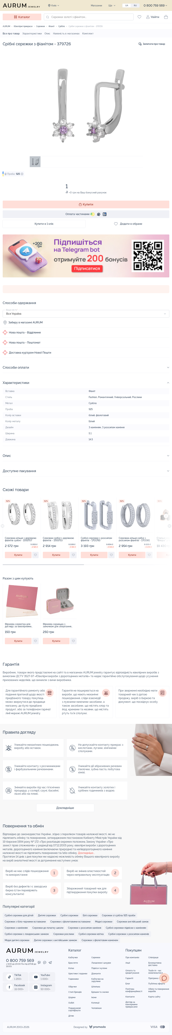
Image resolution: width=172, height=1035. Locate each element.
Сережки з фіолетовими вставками (70, 921)
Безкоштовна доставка (154, 964)
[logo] (21, 5)
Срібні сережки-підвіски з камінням (126, 927)
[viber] (39, 963)
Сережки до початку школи (47, 927)
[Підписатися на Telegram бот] (86, 259)
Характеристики (32, 33)
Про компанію (132, 957)
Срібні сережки (69, 915)
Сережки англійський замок (132, 921)
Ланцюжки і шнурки (101, 963)
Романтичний (105, 397)
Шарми (71, 997)
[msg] (164, 978)
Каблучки (73, 957)
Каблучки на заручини (97, 980)
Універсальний (122, 397)
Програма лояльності (158, 978)
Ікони (93, 997)
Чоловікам (96, 1008)
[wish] (35, 555)
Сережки (95, 957)
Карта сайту (154, 997)
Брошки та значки (100, 992)
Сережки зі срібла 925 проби (118, 915)
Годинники (73, 979)
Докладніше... (86, 853)
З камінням (95, 427)
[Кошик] (166, 17)
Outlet (71, 1003)
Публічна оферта (156, 984)
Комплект (88, 33)
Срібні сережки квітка (91, 934)
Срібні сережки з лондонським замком (27, 934)
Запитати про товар (154, 44)
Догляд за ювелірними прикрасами (131, 1004)
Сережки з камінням (16, 927)
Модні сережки (103, 921)
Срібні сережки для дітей (19, 915)
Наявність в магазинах (66, 33)
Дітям (71, 1016)
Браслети (73, 963)
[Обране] (139, 17)
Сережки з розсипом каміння (84, 927)
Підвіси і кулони (99, 968)
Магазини (96, 5)
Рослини (137, 397)
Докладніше (65, 808)
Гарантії (129, 978)
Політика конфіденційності (133, 990)
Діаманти (96, 973)
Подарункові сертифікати (74, 1009)
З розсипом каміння (113, 427)
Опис (47, 33)
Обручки (72, 987)
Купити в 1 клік (44, 223)
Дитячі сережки (47, 915)
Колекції (95, 1003)
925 (91, 409)
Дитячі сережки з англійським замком (55, 940)
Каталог (24, 17)
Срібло (93, 403)
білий (92, 415)
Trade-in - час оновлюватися (155, 971)
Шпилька (95, 987)
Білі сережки (90, 915)
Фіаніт (92, 391)
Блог (127, 984)
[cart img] (22, 515)
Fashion (93, 397)
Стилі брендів (75, 992)
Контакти (130, 997)
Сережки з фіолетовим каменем (100, 940)
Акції (127, 963)
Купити (88, 204)
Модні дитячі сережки (17, 940)
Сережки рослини (63, 934)
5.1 (90, 433)
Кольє (71, 968)
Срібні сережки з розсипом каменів (128, 934)
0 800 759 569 (154, 5)
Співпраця (153, 957)
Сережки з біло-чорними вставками (25, 921)
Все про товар (11, 33)
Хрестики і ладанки (77, 973)
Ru (135, 5)
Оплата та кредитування (132, 971)
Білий (92, 421)
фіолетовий (102, 415)
